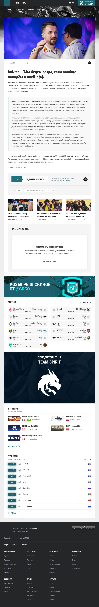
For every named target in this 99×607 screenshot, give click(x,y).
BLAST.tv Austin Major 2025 (34, 190)
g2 (53, 190)
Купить (6, 556)
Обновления (31, 556)
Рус (90, 460)
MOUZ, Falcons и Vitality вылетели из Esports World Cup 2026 (20, 215)
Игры (28, 568)
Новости (20, 10)
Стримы (30, 10)
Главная (10, 10)
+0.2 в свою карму (64, 180)
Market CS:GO (24, 538)
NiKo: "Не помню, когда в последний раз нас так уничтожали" (76, 215)
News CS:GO (8, 538)
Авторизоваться (49, 261)
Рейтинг (15, 545)
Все (80, 302)
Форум (74, 556)
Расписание (76, 568)
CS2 (47, 190)
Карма (6, 545)
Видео (74, 560)
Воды (74, 564)
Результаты (87, 302)
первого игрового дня (23, 85)
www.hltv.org (21, 167)
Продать (7, 560)
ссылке (49, 162)
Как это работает (10, 564)
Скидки (6, 572)
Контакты (24, 545)
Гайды (29, 564)
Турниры (41, 10)
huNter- (19, 190)
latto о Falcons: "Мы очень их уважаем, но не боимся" (48, 215)
